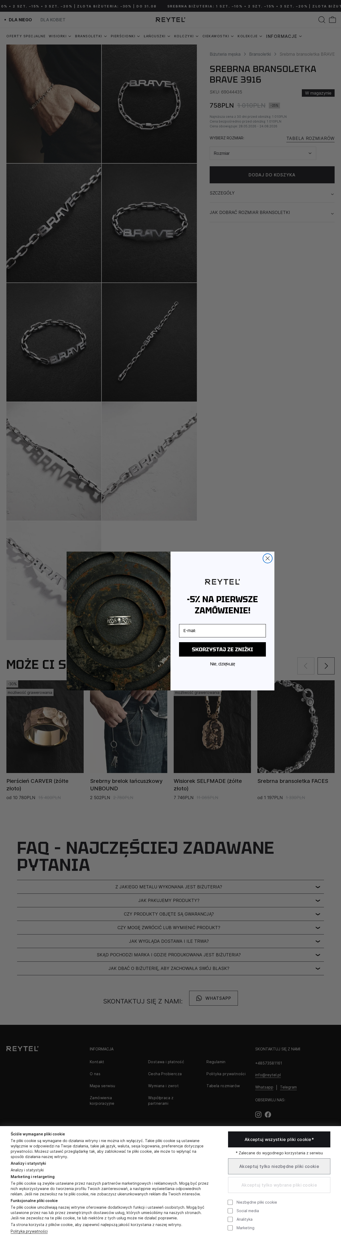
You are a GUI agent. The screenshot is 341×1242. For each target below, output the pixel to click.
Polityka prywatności (29, 1231)
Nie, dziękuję (222, 664)
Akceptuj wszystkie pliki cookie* (279, 1139)
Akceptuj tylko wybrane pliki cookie (279, 1185)
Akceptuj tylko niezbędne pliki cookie (279, 1166)
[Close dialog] (267, 558)
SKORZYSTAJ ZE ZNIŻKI (222, 649)
